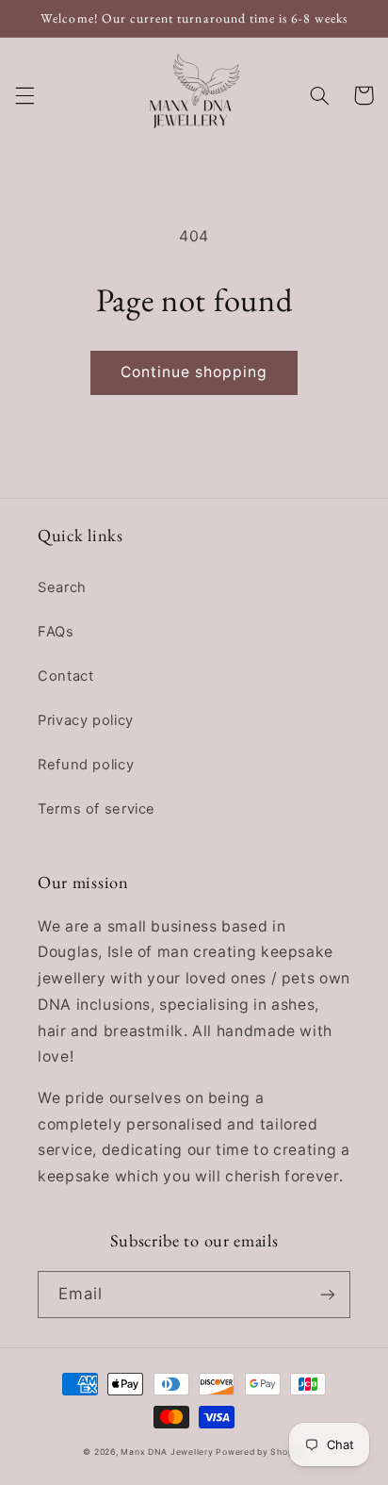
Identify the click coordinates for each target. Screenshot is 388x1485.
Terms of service (96, 808)
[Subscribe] (327, 1294)
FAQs (56, 631)
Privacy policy (86, 720)
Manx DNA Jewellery (168, 1452)
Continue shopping (194, 372)
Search (62, 587)
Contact (65, 676)
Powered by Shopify (260, 1452)
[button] (24, 95)
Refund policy (86, 764)
